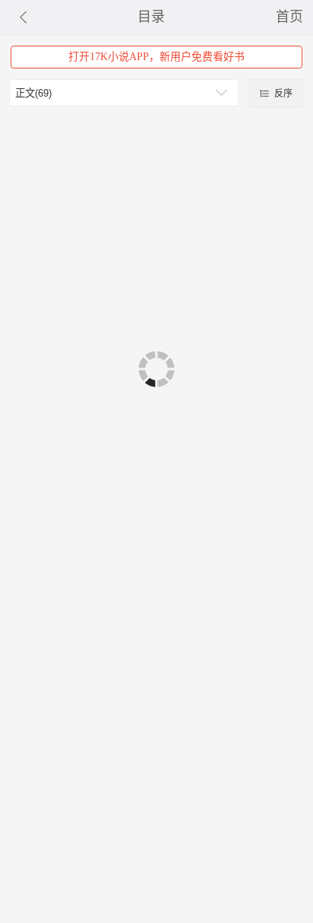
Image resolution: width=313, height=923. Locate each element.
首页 (289, 16)
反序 (282, 93)
